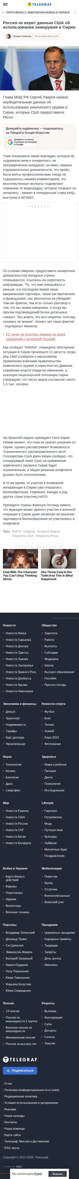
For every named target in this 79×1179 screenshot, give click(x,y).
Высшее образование (59, 672)
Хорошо (57, 1173)
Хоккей (49, 731)
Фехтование (52, 743)
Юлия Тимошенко (18, 977)
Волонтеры (13, 905)
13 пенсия (12, 1011)
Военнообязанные (57, 895)
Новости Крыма (16, 684)
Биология (12, 777)
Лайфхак (50, 843)
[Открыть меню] (5, 4)
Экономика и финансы (19, 703)
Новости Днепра (17, 646)
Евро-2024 (51, 737)
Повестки (50, 876)
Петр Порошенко (17, 971)
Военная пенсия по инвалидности (19, 1029)
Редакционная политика (20, 1096)
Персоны (10, 924)
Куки (37, 1173)
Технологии (13, 764)
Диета (48, 777)
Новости (9, 625)
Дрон (9, 783)
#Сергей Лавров (48, 531)
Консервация (53, 1017)
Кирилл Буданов (17, 964)
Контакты (10, 1122)
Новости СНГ (15, 830)
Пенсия (8, 1003)
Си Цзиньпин (15, 945)
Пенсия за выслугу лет (21, 1043)
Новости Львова (17, 659)
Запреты (50, 952)
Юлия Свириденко (18, 990)
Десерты (50, 1030)
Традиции (51, 945)
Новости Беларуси (18, 843)
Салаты (49, 1037)
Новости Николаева (19, 691)
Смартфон (13, 790)
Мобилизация (52, 868)
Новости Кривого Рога (21, 672)
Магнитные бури (55, 849)
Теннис (49, 724)
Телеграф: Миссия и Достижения (26, 1141)
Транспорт (13, 718)
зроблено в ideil (13, 1166)
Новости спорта (53, 703)
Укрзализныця (15, 743)
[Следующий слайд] (75, 12)
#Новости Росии (47, 535)
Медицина (51, 659)
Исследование (54, 790)
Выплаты (50, 646)
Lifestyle (47, 803)
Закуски (49, 1043)
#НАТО (16, 531)
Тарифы (11, 731)
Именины (51, 964)
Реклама (10, 1109)
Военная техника (17, 912)
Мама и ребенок (55, 764)
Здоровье (49, 756)
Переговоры (14, 892)
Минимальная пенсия (20, 1037)
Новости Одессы (17, 652)
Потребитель (53, 817)
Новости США (15, 817)
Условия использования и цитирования (31, 1102)
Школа (48, 665)
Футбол (49, 711)
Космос (11, 771)
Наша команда (14, 1128)
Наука (7, 756)
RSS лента (11, 1148)
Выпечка (50, 1011)
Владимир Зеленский (20, 932)
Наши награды (14, 1115)
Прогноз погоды (55, 684)
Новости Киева (16, 633)
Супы (48, 1024)
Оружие (11, 899)
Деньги (10, 711)
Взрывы (11, 886)
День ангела (52, 958)
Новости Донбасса (18, 678)
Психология (52, 783)
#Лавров (29, 531)
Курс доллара (15, 737)
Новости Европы (17, 810)
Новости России (17, 823)
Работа (49, 639)
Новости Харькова (18, 639)
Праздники (50, 924)
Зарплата (51, 633)
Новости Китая (16, 836)
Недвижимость (16, 724)
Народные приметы (57, 939)
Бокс (47, 718)
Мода (48, 823)
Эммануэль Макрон (19, 952)
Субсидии (51, 652)
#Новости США (22, 535)
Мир (6, 803)
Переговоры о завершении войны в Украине (38, 12)
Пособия (50, 678)
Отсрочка (50, 889)
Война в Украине (15, 868)
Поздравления (54, 855)
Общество (49, 625)
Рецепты (48, 1003)
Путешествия (53, 830)
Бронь (48, 882)
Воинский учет (54, 902)
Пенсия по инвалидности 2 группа (21, 1019)
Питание (50, 771)
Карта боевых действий (15, 878)
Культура (50, 836)
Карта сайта (12, 1135)
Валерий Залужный (19, 958)
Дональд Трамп (16, 939)
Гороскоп (50, 810)
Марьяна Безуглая (18, 984)
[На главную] (39, 4)
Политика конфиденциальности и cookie (31, 1090)
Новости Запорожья (19, 665)
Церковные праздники (59, 932)
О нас (8, 1083)
